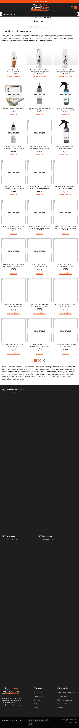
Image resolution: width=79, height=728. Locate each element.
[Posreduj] (75, 14)
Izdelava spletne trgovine (68, 720)
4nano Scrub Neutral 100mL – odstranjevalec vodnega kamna (65, 70)
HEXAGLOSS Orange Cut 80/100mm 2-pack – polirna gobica (65, 266)
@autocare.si (48, 539)
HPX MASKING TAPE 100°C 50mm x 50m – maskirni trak (13, 345)
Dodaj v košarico (39, 76)
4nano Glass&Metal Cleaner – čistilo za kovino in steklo (13, 70)
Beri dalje (13, 115)
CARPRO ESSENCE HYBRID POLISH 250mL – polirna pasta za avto (13, 148)
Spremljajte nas (12, 539)
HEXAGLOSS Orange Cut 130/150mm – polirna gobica (39, 265)
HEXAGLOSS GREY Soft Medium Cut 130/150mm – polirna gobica (65, 227)
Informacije (11, 392)
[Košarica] (72, 7)
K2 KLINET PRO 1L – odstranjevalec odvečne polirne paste (39, 346)
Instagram (47, 537)
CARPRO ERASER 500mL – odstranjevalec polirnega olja (65, 109)
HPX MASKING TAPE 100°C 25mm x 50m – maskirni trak (65, 305)
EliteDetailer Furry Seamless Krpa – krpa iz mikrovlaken (65, 187)
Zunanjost (38, 18)
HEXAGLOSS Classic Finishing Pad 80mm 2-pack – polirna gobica (39, 227)
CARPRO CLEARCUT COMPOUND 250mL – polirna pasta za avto (39, 109)
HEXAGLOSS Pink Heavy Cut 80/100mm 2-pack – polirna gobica (39, 306)
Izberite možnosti (13, 76)
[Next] (43, 360)
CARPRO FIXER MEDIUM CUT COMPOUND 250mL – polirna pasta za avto (39, 148)
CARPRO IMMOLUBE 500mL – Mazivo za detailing (65, 147)
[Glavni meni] (75, 7)
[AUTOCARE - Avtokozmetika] (40, 7)
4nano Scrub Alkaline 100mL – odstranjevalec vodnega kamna (39, 70)
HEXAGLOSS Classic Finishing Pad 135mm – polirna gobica (13, 227)
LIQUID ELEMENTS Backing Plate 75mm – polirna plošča (65, 345)
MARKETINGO (72, 722)
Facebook (11, 537)
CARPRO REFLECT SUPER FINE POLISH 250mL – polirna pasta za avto (13, 188)
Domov (30, 18)
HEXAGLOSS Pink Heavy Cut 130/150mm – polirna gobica (13, 305)
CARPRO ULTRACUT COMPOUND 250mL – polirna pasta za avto (39, 187)
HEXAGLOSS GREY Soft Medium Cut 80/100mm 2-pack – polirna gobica (13, 266)
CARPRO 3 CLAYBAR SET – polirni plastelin (13, 109)
